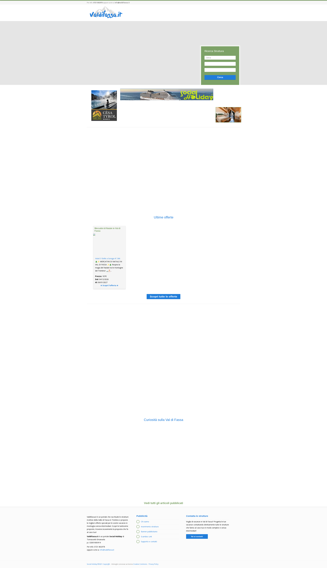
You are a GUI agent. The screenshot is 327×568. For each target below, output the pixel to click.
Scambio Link (146, 536)
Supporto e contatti (149, 541)
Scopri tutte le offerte (163, 296)
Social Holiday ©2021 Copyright (98, 564)
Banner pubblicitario (149, 531)
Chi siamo (145, 521)
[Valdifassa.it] (106, 12)
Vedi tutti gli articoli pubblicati (163, 503)
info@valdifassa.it (122, 3)
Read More (110, 449)
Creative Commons (140, 564)
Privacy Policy (153, 564)
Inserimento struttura (150, 526)
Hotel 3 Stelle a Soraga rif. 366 (107, 258)
